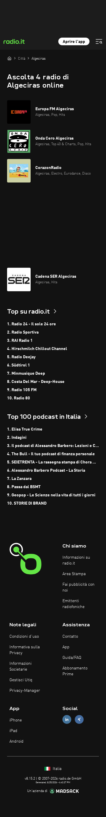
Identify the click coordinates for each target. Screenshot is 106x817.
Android (16, 741)
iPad (13, 731)
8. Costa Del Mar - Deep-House (35, 382)
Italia (57, 769)
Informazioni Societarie (20, 667)
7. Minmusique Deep (26, 373)
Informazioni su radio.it (76, 560)
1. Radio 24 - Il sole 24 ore (31, 324)
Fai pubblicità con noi (78, 587)
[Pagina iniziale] (9, 58)
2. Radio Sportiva (23, 332)
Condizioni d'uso (24, 636)
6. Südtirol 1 (18, 365)
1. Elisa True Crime (24, 429)
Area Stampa (74, 574)
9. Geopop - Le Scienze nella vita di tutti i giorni (51, 495)
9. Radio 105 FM (22, 390)
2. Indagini (16, 438)
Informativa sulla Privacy (24, 650)
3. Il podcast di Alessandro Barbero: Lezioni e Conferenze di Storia (53, 446)
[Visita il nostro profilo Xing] (79, 719)
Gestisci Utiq (20, 680)
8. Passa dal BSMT (24, 487)
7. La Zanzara (19, 479)
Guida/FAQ (71, 658)
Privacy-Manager (24, 691)
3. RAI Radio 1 (20, 341)
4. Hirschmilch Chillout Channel (37, 349)
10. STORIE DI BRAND (27, 503)
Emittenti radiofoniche (73, 604)
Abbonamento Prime (74, 671)
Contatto (70, 636)
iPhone (15, 720)
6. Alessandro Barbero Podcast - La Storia (46, 470)
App (65, 647)
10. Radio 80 (18, 398)
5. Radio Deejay (21, 357)
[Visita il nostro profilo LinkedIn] (66, 719)
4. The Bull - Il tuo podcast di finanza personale (51, 454)
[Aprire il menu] (98, 41)
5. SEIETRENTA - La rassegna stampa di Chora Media (53, 462)
